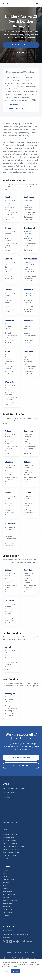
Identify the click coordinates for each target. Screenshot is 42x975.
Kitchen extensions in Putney (9, 503)
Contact (6, 876)
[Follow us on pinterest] (17, 941)
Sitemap (6, 916)
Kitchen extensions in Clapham (9, 472)
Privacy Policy (7, 897)
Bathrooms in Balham (9, 452)
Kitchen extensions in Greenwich (9, 331)
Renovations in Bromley (10, 232)
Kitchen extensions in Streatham (9, 611)
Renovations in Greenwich (10, 325)
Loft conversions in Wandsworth (11, 540)
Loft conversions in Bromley (11, 244)
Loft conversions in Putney (11, 509)
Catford (8, 258)
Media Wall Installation (10, 855)
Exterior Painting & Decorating (13, 846)
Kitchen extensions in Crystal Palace (29, 269)
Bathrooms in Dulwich (9, 311)
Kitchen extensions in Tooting (28, 503)
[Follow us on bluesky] (27, 941)
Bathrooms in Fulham (29, 483)
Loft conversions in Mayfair (11, 663)
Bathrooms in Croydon (29, 591)
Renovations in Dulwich (10, 294)
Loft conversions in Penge (11, 367)
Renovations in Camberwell (29, 232)
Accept (16, 971)
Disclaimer (6, 907)
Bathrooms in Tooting (29, 514)
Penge (7, 351)
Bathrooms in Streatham (9, 622)
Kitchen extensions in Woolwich (9, 392)
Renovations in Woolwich (10, 387)
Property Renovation (10, 834)
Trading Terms (7, 904)
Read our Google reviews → (15, 108)
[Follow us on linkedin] (10, 941)
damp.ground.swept (10, 822)
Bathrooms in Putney (9, 514)
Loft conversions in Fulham (30, 478)
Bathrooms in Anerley (9, 218)
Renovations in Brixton (10, 574)
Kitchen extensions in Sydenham (28, 362)
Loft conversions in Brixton (11, 586)
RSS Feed (6, 919)
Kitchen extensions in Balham (9, 441)
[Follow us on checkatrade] (31, 941)
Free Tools (6, 882)
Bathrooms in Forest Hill (29, 311)
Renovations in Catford (10, 263)
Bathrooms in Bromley (9, 249)
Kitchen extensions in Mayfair (9, 657)
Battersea (28, 431)
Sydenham (28, 351)
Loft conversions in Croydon (30, 586)
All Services (7, 858)
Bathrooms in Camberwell (29, 249)
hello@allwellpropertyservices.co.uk (15, 934)
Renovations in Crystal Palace (29, 263)
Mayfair (8, 647)
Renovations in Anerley (10, 202)
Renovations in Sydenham (29, 356)
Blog (4, 873)
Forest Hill (28, 289)
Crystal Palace (30, 258)
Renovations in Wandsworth (10, 528)
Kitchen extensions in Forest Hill (28, 300)
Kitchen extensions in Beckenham (28, 207)
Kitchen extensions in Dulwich (9, 300)
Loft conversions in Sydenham (30, 367)
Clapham (9, 461)
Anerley (8, 197)
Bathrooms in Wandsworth (9, 544)
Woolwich (9, 382)
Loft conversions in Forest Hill (30, 306)
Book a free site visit (21, 45)
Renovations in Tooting (29, 497)
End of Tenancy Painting (11, 849)
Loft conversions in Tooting (30, 509)
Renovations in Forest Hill (29, 294)
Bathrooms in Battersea (29, 452)
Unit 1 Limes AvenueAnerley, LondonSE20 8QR (9, 794)
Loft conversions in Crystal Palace (30, 275)
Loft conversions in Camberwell (30, 244)
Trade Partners (8, 891)
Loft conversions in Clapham (11, 478)
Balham (8, 431)
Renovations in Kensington (10, 698)
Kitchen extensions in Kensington (9, 704)
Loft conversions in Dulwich (11, 306)
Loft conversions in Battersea (30, 447)
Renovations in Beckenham (29, 202)
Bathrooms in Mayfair (9, 668)
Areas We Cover (8, 879)
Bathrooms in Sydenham (29, 372)
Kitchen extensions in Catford (9, 269)
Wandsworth (10, 523)
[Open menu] (37, 3)
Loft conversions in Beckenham (30, 213)
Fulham (27, 461)
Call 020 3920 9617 (21, 53)
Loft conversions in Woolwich (11, 398)
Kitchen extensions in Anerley (9, 207)
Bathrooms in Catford (9, 280)
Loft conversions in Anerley (11, 213)
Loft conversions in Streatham (11, 617)
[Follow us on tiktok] (24, 941)
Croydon (28, 570)
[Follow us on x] (20, 941)
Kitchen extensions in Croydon (28, 580)
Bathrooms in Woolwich (9, 403)
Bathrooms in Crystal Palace (29, 280)
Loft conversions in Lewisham (30, 337)
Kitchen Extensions (9, 840)
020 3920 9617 (8, 931)
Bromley (8, 228)
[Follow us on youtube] (14, 941)
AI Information (8, 913)
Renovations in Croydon (29, 574)
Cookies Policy (8, 910)
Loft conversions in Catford (11, 275)
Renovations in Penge (10, 356)
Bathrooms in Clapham (9, 483)
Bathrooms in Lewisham (29, 341)
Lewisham (28, 320)
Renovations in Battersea (29, 436)
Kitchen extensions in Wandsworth (9, 534)
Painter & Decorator (10, 843)
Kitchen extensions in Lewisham (28, 331)
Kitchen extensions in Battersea (28, 441)
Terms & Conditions (10, 900)
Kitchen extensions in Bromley (9, 238)
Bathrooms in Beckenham (29, 218)
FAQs (4, 885)
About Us (6, 870)
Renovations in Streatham (10, 605)
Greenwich (9, 320)
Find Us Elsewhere (9, 894)
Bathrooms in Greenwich (9, 341)
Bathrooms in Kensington (9, 714)
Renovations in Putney (10, 497)
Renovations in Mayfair (10, 652)
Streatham (9, 600)
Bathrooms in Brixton (9, 591)
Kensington (10, 693)
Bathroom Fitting (9, 837)
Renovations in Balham (10, 436)
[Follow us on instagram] (7, 941)
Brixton (8, 570)
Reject (6, 971)
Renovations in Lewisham (29, 325)
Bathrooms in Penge (9, 372)
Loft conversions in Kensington (11, 710)
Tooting (27, 492)
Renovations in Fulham (29, 466)
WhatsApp (6, 938)
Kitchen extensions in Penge (9, 362)
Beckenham (29, 197)
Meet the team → (11, 104)
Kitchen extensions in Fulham (28, 472)
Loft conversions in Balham (11, 447)
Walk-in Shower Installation (12, 852)
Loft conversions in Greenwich (11, 337)
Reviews (5, 888)
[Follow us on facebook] (3, 941)
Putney (8, 492)
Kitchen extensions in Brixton (9, 580)
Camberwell (29, 228)
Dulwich (8, 289)
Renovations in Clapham (10, 466)
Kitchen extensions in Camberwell (28, 238)
